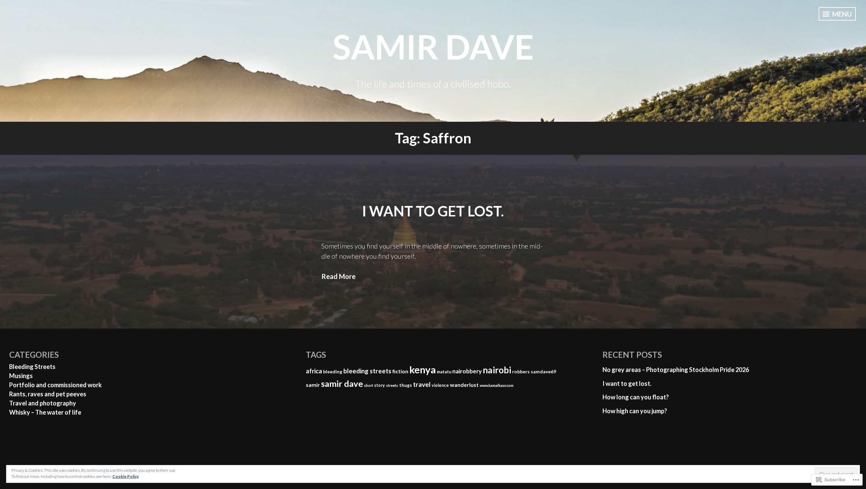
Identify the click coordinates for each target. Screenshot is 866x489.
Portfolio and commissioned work (55, 385)
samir (313, 384)
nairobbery (467, 371)
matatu (444, 371)
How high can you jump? (634, 411)
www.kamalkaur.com (497, 385)
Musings (21, 375)
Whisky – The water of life (45, 412)
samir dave (433, 46)
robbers (521, 371)
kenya (422, 369)
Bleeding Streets (32, 366)
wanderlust (464, 384)
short (368, 385)
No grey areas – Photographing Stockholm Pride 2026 (675, 369)
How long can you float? (635, 397)
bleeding (332, 371)
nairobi (497, 370)
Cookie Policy (125, 476)
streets (392, 385)
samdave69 (543, 371)
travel (422, 384)
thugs (405, 385)
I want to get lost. (433, 211)
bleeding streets (367, 371)
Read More (338, 276)
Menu (841, 14)
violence (440, 385)
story (379, 385)
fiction (400, 371)
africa (314, 371)
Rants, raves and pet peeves (47, 394)
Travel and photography (42, 403)
